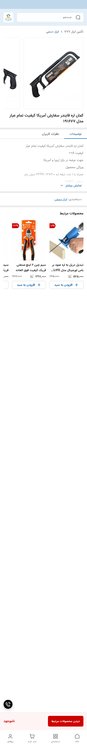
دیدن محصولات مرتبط (66, 721)
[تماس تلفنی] (8, 704)
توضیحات (76, 133)
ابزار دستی (52, 31)
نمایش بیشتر (73, 185)
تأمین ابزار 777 (73, 31)
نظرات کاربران (50, 133)
